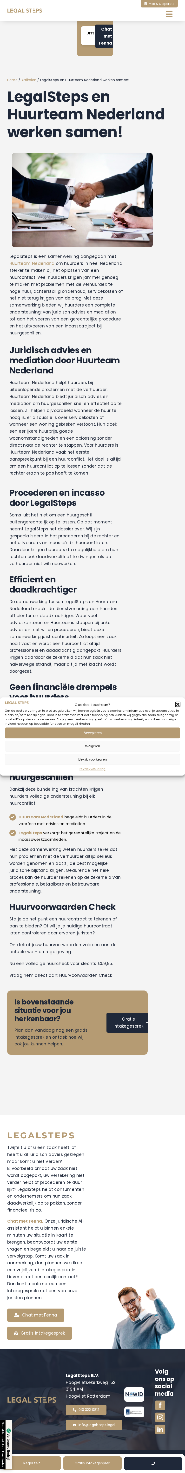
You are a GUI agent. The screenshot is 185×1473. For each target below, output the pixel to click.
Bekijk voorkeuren (92, 759)
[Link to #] (153, 1464)
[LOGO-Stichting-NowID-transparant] (134, 1394)
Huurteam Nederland (32, 263)
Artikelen (28, 80)
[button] (177, 704)
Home (12, 80)
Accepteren (93, 733)
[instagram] (160, 1417)
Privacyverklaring (92, 769)
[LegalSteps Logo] (24, 10)
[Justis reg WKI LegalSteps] (134, 1411)
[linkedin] (160, 1429)
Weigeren (92, 746)
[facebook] (160, 1405)
